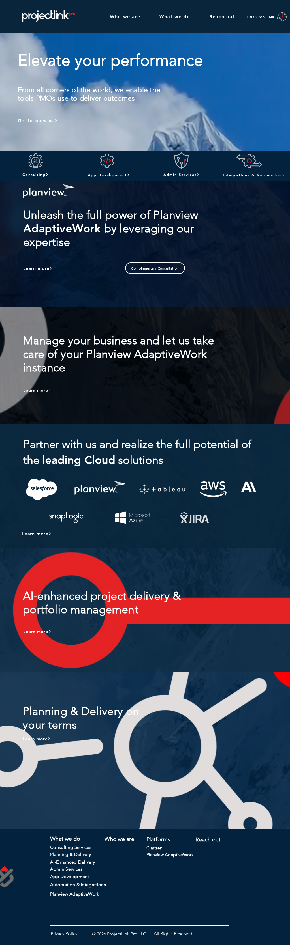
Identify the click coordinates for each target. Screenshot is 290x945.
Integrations (93, 884)
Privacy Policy (64, 933)
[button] (155, 268)
